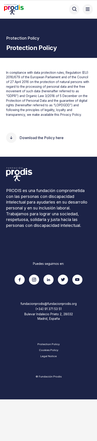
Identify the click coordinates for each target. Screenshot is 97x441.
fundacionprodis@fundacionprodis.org (49, 304)
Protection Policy (48, 344)
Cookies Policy (48, 350)
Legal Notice (48, 356)
